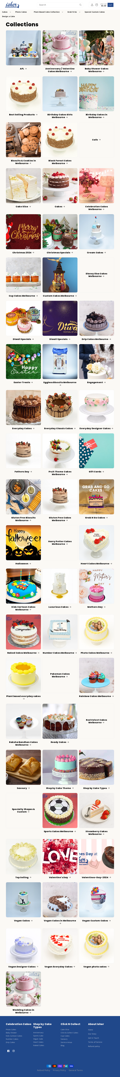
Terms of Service (95, 1042)
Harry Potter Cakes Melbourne (60, 542)
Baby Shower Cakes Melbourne (96, 70)
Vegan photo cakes (95, 966)
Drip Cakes (10, 1042)
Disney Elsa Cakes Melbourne (96, 275)
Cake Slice (22, 206)
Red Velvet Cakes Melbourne (96, 721)
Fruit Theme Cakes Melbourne (60, 473)
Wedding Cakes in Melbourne (23, 1011)
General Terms (76, 1070)
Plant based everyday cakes (23, 696)
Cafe (95, 139)
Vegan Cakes (22, 920)
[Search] (80, 4)
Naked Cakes (38, 1045)
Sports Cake (38, 1036)
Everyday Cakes (22, 428)
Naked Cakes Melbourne (22, 653)
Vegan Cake (38, 1039)
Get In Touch (93, 1038)
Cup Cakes (65, 1036)
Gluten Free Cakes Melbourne (60, 519)
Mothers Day (95, 607)
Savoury (22, 788)
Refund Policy (43, 1070)
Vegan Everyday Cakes (58, 966)
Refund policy (94, 1046)
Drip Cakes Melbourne (95, 339)
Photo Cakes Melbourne (95, 653)
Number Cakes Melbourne (58, 653)
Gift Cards (95, 471)
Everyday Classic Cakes (58, 428)
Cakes (58, 206)
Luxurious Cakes (58, 607)
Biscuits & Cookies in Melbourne (23, 162)
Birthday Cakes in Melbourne (96, 116)
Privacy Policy (59, 1070)
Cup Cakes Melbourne (22, 296)
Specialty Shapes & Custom (23, 810)
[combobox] (60, 5)
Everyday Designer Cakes (95, 428)
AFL (22, 68)
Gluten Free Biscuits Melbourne (23, 519)
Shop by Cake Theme (58, 788)
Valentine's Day (58, 877)
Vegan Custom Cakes (95, 920)
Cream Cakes (95, 252)
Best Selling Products (22, 114)
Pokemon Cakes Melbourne (60, 675)
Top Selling (22, 877)
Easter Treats (22, 382)
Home (90, 1030)
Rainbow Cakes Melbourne (95, 696)
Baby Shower (11, 1033)
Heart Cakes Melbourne (95, 563)
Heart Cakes (38, 1042)
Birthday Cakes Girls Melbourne (60, 116)
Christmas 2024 (22, 252)
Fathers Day (22, 471)
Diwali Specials (22, 339)
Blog (62, 1045)
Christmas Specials (58, 252)
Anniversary (38, 1032)
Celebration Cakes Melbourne (96, 208)
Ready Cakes (58, 742)
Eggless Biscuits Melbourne (59, 382)
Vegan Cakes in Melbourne (60, 920)
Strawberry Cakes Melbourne (96, 832)
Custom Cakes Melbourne (58, 296)
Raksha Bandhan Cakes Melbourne (23, 743)
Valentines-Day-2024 (95, 877)
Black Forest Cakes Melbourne (60, 162)
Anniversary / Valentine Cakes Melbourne (60, 70)
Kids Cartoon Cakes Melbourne (23, 608)
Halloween (21, 563)
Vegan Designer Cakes (22, 966)
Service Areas (66, 1042)
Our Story (92, 1034)
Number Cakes (12, 1039)
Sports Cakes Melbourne (58, 831)
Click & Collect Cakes (69, 1033)
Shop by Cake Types (95, 788)
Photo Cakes (11, 1029)
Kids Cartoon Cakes (14, 1036)
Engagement (95, 382)
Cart (110, 5)
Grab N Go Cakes (95, 517)
